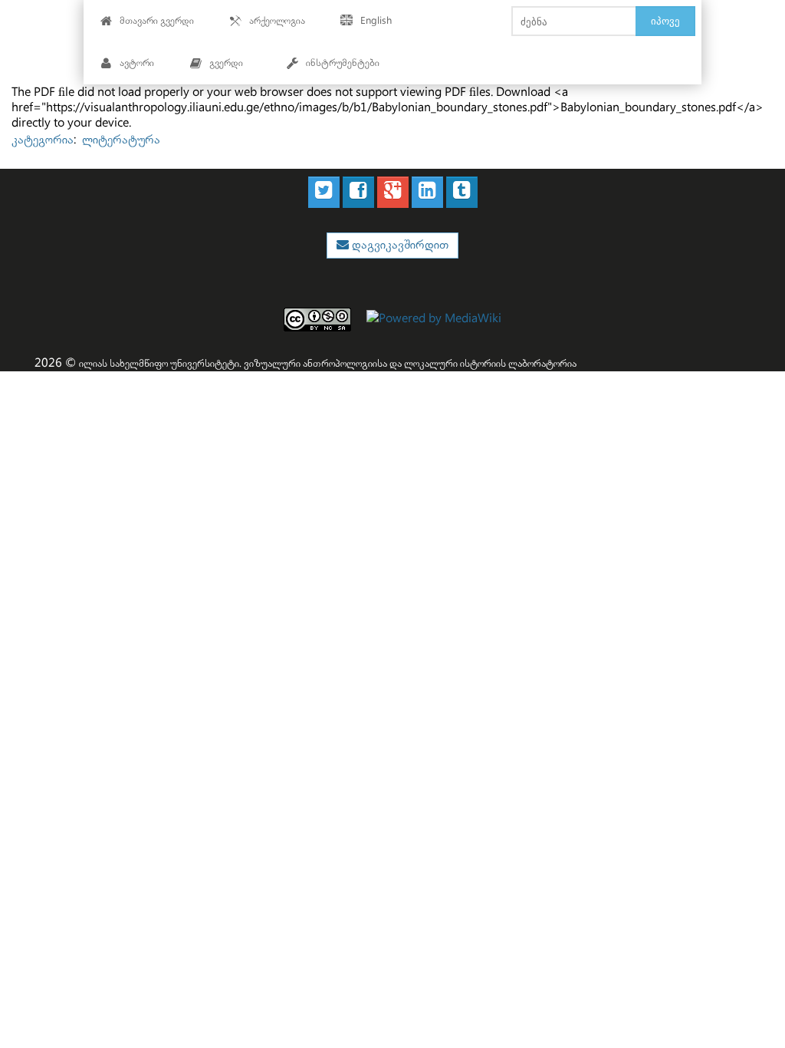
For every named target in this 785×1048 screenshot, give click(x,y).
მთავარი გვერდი (157, 21)
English (376, 21)
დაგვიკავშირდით (398, 245)
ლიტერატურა (121, 140)
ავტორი (137, 63)
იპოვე (665, 21)
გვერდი (226, 63)
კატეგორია (42, 140)
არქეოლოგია (277, 21)
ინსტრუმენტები (342, 63)
